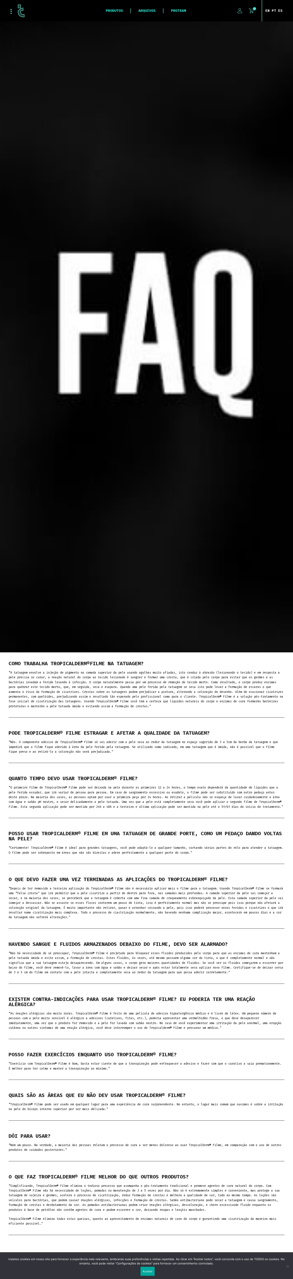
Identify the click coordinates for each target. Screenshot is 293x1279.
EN (267, 11)
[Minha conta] (240, 10)
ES (280, 11)
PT (274, 11)
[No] (287, 1268)
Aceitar (148, 1271)
